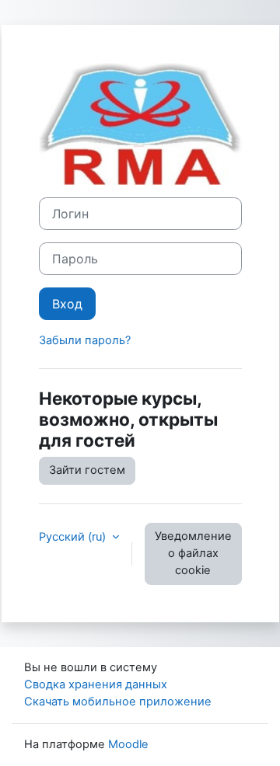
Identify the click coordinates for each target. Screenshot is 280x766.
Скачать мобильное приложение (118, 702)
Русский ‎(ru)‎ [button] (74, 537)
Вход (67, 304)
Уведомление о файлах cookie (193, 553)
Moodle (128, 744)
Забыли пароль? (85, 340)
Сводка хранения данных (95, 684)
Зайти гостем (87, 470)
